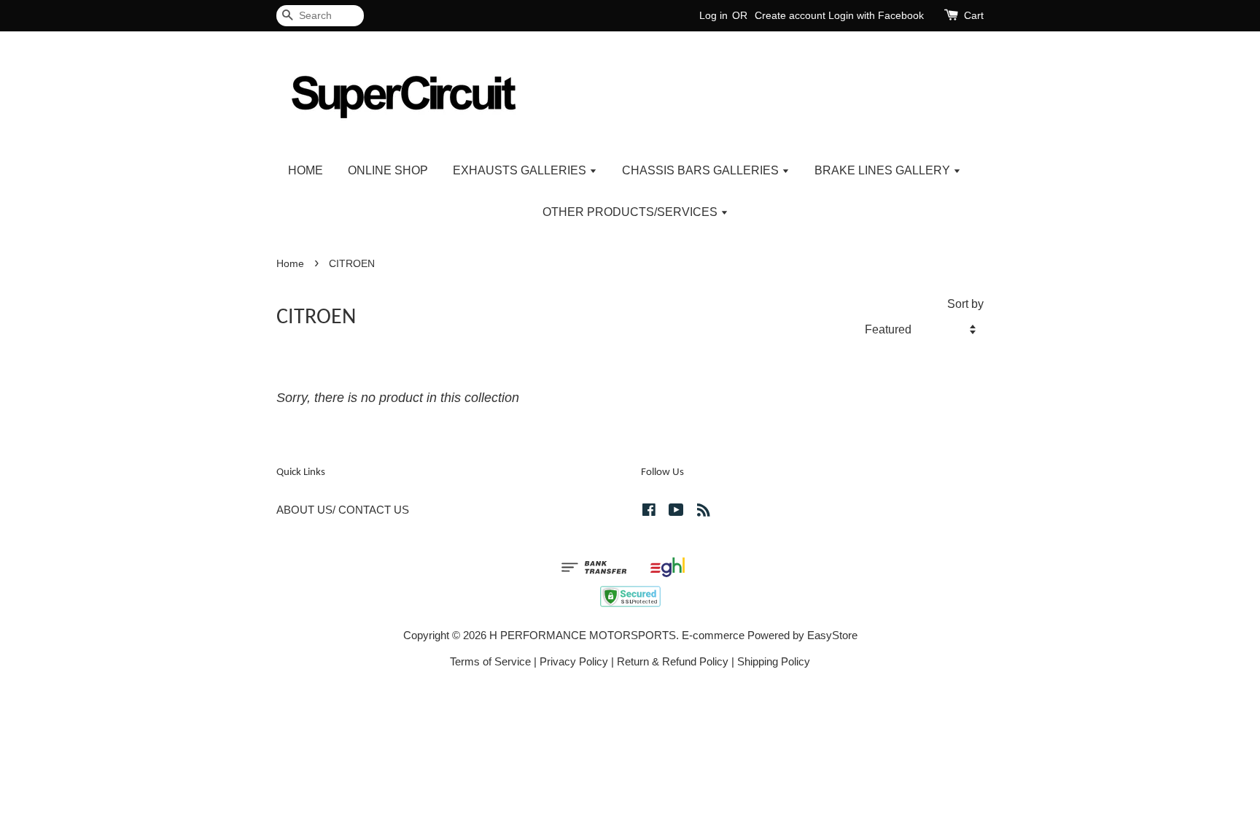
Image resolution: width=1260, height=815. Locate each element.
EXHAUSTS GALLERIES (521, 170)
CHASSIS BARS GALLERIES (702, 170)
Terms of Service (490, 661)
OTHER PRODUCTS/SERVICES (631, 212)
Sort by (965, 303)
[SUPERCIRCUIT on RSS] (704, 512)
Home (290, 263)
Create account (790, 15)
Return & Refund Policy (672, 661)
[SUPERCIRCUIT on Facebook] (649, 512)
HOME (305, 170)
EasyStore (832, 635)
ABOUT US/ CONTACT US (342, 509)
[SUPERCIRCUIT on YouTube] (676, 512)
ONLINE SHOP (388, 170)
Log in (713, 15)
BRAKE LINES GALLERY (883, 170)
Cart (974, 15)
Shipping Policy (773, 661)
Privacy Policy (574, 661)
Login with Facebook (876, 15)
